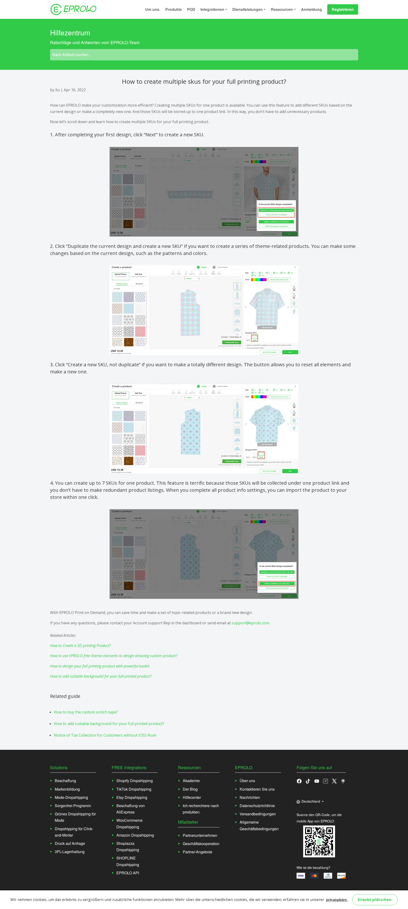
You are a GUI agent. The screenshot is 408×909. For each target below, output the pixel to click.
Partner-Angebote (197, 852)
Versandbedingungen (258, 814)
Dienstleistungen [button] (247, 9)
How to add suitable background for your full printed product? (101, 676)
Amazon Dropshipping (135, 835)
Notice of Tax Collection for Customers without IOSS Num (105, 735)
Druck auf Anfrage (70, 843)
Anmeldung (311, 9)
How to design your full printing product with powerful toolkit (99, 666)
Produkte (173, 9)
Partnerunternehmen (200, 835)
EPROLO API (127, 873)
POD (191, 9)
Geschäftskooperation (201, 843)
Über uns (247, 780)
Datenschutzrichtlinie (257, 805)
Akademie (191, 780)
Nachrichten (250, 797)
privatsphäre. (337, 900)
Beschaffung (65, 780)
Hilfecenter (192, 797)
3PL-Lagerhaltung (70, 851)
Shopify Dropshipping (134, 780)
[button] (307, 780)
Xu (57, 89)
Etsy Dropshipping (131, 797)
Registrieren (343, 9)
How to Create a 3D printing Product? (80, 645)
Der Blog (190, 789)
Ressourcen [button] (282, 9)
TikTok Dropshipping (133, 789)
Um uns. (152, 9)
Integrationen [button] (212, 9)
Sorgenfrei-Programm (73, 805)
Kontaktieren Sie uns (257, 789)
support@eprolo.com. (251, 622)
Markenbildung (67, 789)
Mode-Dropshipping (71, 797)
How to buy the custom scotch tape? (86, 712)
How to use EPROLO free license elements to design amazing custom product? (113, 655)
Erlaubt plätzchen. (375, 899)
